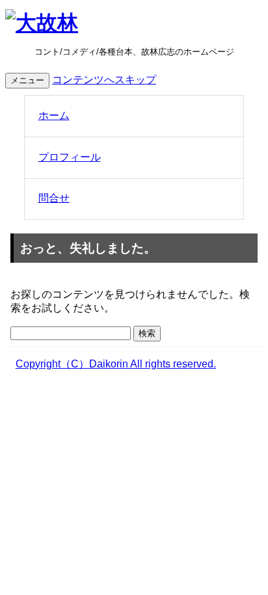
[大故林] (41, 22)
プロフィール (69, 157)
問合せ (54, 198)
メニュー (27, 80)
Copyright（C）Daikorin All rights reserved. (116, 363)
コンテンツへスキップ (104, 79)
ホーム (54, 115)
